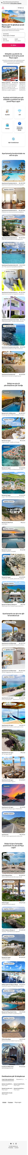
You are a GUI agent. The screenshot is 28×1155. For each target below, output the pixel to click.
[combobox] (13, 35)
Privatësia (10, 1147)
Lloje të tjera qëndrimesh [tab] (8, 1079)
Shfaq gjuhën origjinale (15, 3)
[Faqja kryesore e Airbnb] (3, 7)
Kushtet (16, 1147)
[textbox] (7, 41)
